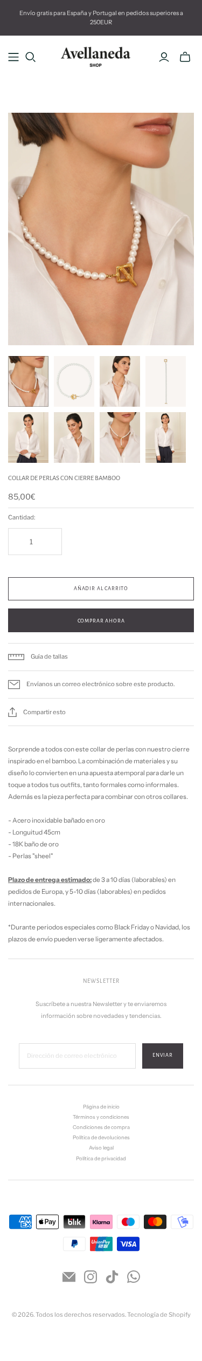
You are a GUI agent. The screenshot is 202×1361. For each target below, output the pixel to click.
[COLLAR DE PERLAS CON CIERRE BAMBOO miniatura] (28, 381)
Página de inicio (101, 1107)
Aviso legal (101, 1148)
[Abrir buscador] (30, 57)
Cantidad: (21, 517)
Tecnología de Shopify (159, 1314)
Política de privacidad (101, 1158)
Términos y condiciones (101, 1117)
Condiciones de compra (101, 1127)
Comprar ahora (101, 621)
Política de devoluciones (101, 1137)
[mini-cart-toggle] (185, 57)
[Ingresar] (164, 57)
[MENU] (13, 57)
